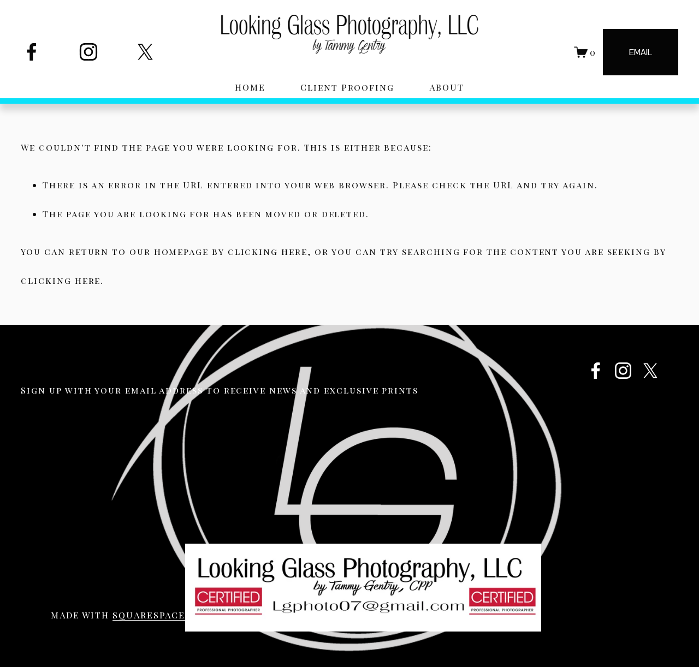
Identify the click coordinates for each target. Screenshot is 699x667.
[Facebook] (32, 52)
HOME (250, 87)
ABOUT (446, 87)
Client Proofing (347, 87)
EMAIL (640, 52)
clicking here (267, 251)
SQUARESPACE (148, 615)
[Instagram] (88, 52)
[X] (145, 52)
